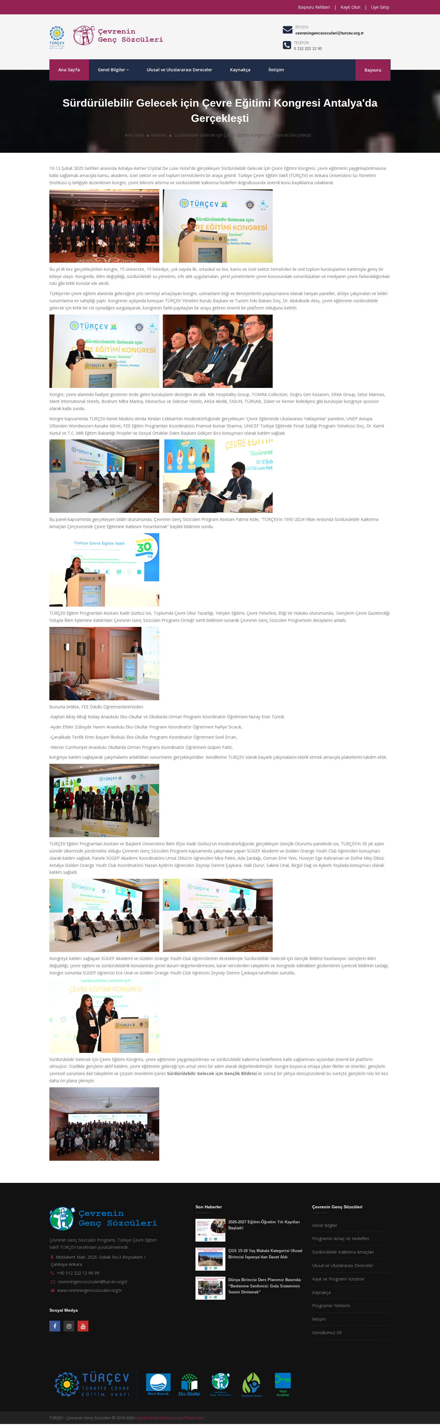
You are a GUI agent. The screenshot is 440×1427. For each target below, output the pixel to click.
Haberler (158, 135)
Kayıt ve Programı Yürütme (338, 1279)
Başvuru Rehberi (314, 7)
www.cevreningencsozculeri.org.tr (89, 1290)
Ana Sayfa (69, 69)
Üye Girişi (380, 7)
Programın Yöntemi (331, 1305)
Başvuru (373, 70)
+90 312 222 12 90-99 (78, 1273)
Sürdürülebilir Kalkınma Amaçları (343, 1252)
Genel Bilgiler (111, 69)
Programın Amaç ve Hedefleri (340, 1238)
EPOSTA (302, 27)
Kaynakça (240, 69)
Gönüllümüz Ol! (327, 1332)
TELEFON (301, 42)
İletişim (276, 69)
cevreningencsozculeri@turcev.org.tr (329, 33)
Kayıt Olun (350, 7)
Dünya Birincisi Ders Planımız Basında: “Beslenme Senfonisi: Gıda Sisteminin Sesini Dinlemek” (264, 1286)
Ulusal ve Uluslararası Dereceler (179, 69)
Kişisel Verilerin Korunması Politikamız (169, 1417)
